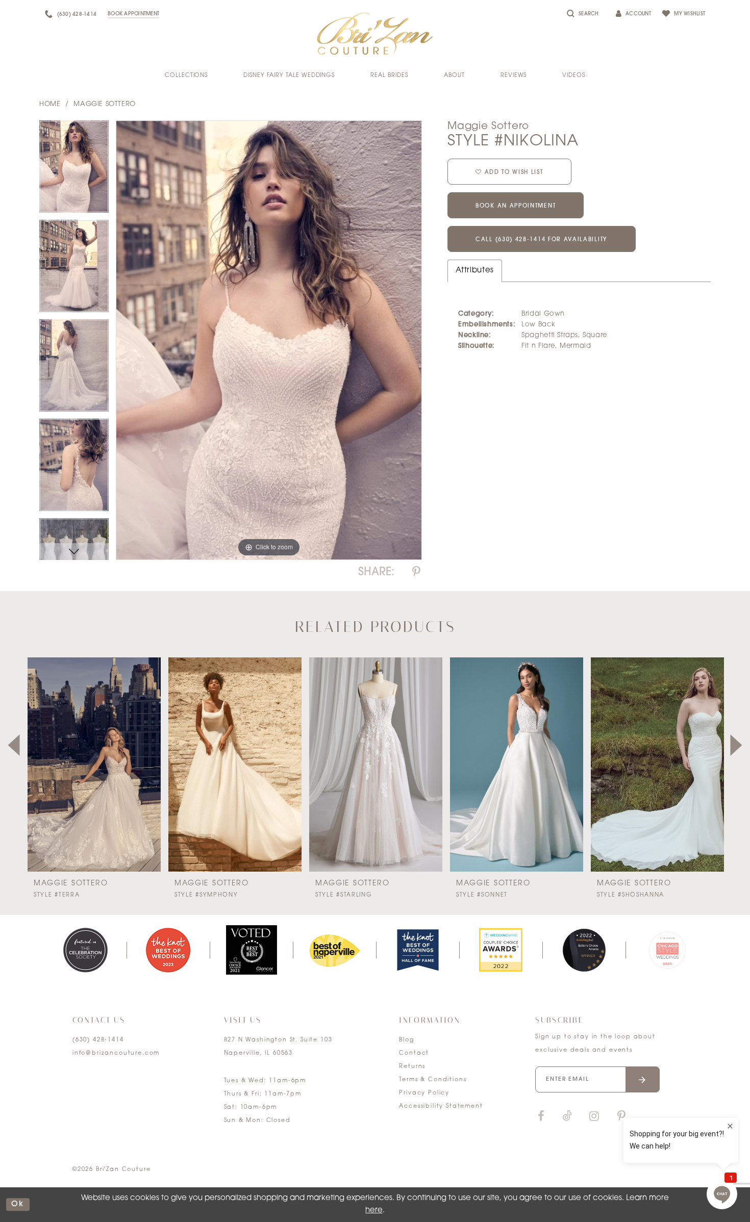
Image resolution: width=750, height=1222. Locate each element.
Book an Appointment (516, 206)
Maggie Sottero (104, 104)
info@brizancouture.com (116, 1053)
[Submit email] (643, 1079)
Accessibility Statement (441, 1106)
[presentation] (94, 764)
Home (49, 104)
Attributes (475, 270)
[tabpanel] (74, 170)
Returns (412, 1067)
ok (17, 1204)
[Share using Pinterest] (416, 572)
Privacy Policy (424, 1093)
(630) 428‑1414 (98, 1040)
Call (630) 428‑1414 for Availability (542, 240)
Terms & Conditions (432, 1080)
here (374, 1210)
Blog (406, 1040)
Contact (414, 1053)
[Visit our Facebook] (540, 1116)
